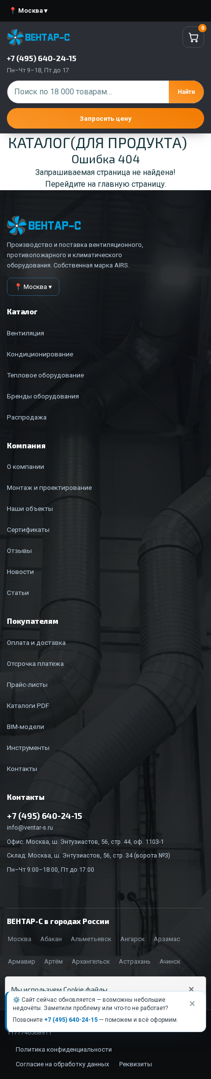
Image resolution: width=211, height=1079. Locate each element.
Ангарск (132, 939)
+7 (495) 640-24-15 (71, 1019)
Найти (186, 91)
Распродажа (27, 417)
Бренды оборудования (43, 396)
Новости (20, 571)
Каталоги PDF (28, 705)
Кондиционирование (40, 354)
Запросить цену (105, 118)
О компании (25, 466)
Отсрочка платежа (35, 663)
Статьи (18, 592)
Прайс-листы (27, 684)
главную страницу (131, 184)
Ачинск (170, 961)
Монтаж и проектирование (49, 487)
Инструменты (28, 747)
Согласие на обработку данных (62, 1064)
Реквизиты (135, 1064)
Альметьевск (91, 939)
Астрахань (135, 961)
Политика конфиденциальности (64, 1049)
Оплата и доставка (36, 642)
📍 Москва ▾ (28, 10)
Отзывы (19, 550)
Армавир (21, 961)
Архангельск (91, 961)
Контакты (22, 768)
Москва (19, 939)
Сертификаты (28, 529)
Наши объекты (30, 508)
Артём (53, 961)
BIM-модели (25, 726)
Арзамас (167, 939)
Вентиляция (25, 333)
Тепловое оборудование (45, 375)
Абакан (51, 939)
